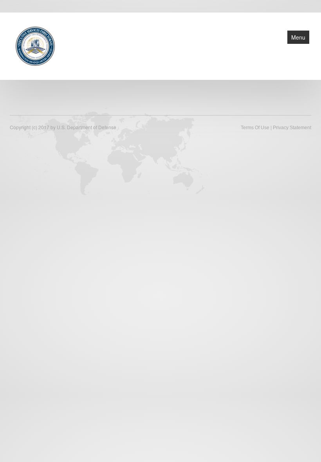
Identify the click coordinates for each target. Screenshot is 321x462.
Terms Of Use (255, 127)
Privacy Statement (292, 127)
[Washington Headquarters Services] (35, 45)
